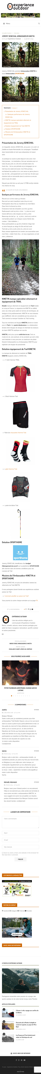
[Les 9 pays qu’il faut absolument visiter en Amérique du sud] (8, 1038)
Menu (8, 23)
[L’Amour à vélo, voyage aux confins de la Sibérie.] (8, 1013)
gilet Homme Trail (11, 469)
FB (37, 600)
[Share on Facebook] (28, 609)
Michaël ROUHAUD (10, 782)
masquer (14, 108)
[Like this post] (26, 609)
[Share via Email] (32, 609)
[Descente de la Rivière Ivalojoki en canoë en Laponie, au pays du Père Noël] (8, 1026)
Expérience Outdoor (14, 39)
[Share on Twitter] (30, 609)
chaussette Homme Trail (18, 432)
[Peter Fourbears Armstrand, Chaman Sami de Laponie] (20, 672)
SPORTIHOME (19, 73)
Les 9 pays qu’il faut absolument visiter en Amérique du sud (25, 1036)
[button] (3, 678)
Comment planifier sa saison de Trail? (16, 596)
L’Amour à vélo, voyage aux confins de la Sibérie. (27, 1012)
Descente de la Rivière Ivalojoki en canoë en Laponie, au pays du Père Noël (26, 1025)
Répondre (36, 709)
